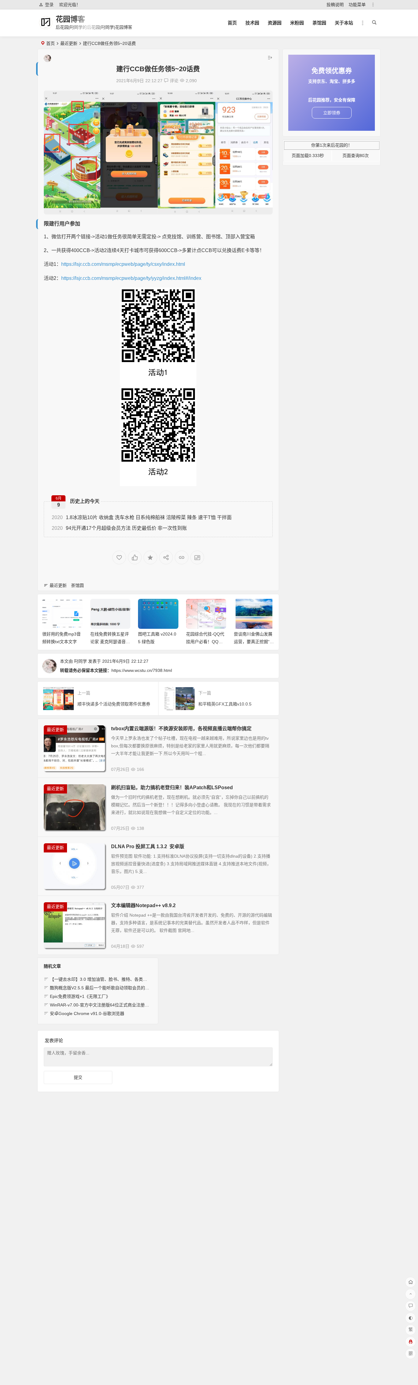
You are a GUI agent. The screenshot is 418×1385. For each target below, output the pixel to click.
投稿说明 (335, 4)
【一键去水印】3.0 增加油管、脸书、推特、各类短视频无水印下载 (113, 979)
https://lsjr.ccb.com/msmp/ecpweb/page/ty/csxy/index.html (123, 264)
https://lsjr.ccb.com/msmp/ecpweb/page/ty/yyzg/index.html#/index (131, 278)
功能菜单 (357, 4)
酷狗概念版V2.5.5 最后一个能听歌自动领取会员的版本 (102, 987)
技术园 (252, 22)
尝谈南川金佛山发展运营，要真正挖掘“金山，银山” (254, 642)
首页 (232, 22)
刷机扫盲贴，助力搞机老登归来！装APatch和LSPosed (172, 787)
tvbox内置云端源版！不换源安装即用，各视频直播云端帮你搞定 (181, 728)
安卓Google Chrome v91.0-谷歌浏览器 (87, 1013)
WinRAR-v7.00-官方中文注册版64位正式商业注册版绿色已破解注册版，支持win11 (128, 1004)
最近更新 (68, 43)
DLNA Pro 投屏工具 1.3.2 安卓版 (147, 846)
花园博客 (70, 19)
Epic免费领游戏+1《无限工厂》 (80, 996)
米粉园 (297, 22)
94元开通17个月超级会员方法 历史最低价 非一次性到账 (119, 528)
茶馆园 (319, 22)
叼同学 (80, 661)
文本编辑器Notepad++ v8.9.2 (143, 905)
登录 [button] (49, 4)
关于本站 (344, 22)
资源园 (275, 22)
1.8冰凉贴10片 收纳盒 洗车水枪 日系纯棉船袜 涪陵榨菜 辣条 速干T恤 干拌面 (142, 517)
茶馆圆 (77, 585)
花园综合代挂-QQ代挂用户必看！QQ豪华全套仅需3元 (205, 642)
